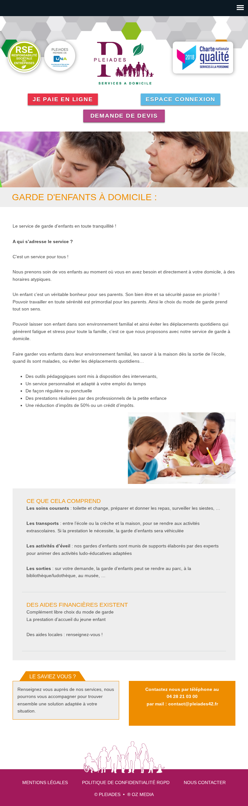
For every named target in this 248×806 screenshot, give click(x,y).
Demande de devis (124, 116)
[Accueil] (124, 62)
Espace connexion (180, 99)
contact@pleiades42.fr (193, 703)
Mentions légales (45, 782)
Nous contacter (205, 782)
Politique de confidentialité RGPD (126, 782)
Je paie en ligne (63, 99)
